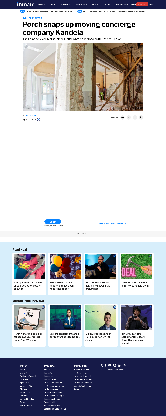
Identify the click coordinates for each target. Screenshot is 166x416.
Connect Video (50, 402)
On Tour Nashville (54, 392)
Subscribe (142, 4)
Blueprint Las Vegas (55, 396)
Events (52, 4)
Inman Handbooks (52, 399)
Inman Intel (49, 376)
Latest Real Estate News (55, 409)
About (107, 4)
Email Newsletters (52, 405)
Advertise (24, 379)
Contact (23, 373)
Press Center (26, 392)
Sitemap (23, 389)
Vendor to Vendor (84, 382)
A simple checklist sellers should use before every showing (28, 285)
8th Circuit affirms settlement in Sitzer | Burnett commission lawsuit (133, 338)
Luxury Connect (54, 389)
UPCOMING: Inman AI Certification (132, 11)
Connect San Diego (55, 386)
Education (80, 4)
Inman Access (50, 373)
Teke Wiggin (32, 115)
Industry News (32, 18)
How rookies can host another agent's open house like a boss (62, 285)
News (40, 4)
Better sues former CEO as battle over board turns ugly (65, 335)
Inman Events (50, 379)
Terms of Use (26, 405)
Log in (132, 4)
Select (47, 369)
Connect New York (55, 382)
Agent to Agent (84, 376)
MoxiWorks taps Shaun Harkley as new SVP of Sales (98, 336)
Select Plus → (122, 224)
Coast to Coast (83, 373)
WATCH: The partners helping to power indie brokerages (97, 285)
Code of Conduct (27, 399)
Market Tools (122, 4)
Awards (95, 4)
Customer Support (28, 376)
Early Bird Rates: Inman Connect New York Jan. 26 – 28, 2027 (50, 11)
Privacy (23, 402)
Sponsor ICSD (26, 382)
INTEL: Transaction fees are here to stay (99, 11)
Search (149, 4)
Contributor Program (83, 386)
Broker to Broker (84, 379)
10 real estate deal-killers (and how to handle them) (135, 284)
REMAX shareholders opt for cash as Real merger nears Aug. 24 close (28, 336)
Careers (23, 396)
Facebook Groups (81, 369)
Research (65, 4)
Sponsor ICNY (26, 386)
